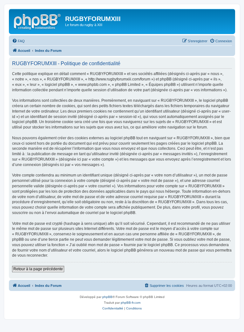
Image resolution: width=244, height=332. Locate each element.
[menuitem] (18, 41)
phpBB (107, 297)
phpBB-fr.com (130, 302)
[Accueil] (37, 20)
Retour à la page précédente (38, 269)
